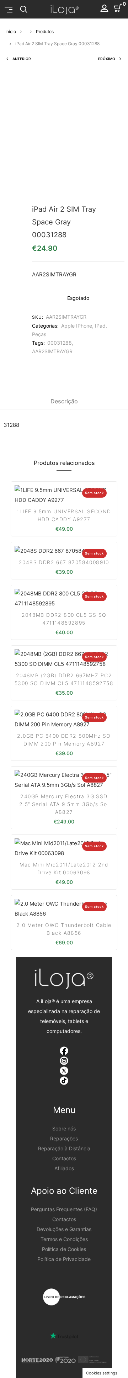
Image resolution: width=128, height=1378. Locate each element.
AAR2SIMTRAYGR (52, 351)
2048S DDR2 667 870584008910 (64, 562)
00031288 (59, 343)
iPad (100, 326)
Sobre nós (64, 1128)
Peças (39, 334)
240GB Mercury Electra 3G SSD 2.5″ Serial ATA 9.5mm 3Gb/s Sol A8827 (64, 804)
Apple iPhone (76, 326)
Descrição (64, 401)
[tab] (64, 401)
